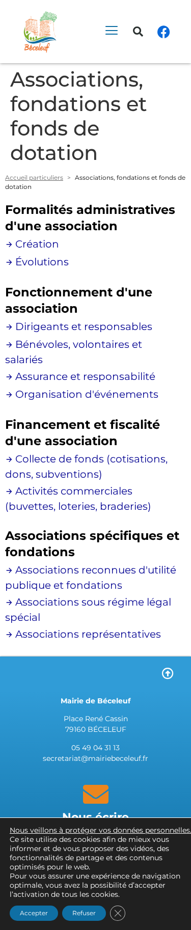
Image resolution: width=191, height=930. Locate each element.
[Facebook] (163, 31)
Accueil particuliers (34, 177)
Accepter (34, 913)
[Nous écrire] (95, 794)
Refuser (84, 913)
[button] (138, 31)
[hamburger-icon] (111, 31)
